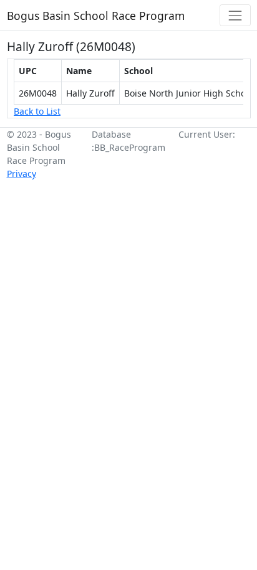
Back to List (37, 111)
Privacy (21, 173)
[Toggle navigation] (235, 15)
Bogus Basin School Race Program (96, 15)
